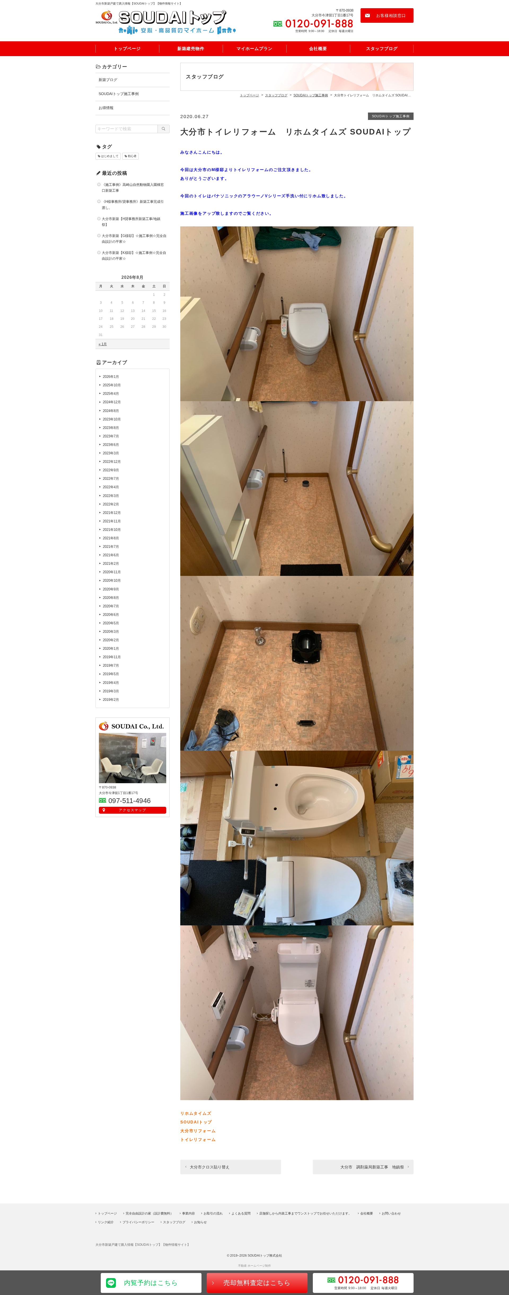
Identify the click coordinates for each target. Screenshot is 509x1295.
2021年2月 (111, 564)
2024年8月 (111, 411)
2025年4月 (111, 394)
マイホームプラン (254, 48)
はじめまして (110, 156)
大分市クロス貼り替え (210, 1167)
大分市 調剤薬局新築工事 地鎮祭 (372, 1167)
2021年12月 (112, 513)
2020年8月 (111, 598)
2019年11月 (112, 657)
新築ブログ (108, 80)
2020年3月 (111, 632)
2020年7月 (111, 606)
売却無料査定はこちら (257, 1282)
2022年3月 (111, 496)
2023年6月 (111, 445)
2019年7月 (111, 665)
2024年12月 (112, 402)
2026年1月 (111, 377)
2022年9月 (111, 470)
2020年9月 (111, 589)
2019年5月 (111, 674)
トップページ (127, 48)
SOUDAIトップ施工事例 (391, 116)
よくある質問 (241, 1213)
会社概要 (318, 48)
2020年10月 (112, 580)
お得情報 (106, 108)
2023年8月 (111, 428)
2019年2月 (111, 700)
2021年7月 (111, 547)
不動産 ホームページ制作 (254, 1265)
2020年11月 (112, 572)
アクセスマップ (133, 810)
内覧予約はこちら (151, 1282)
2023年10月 (112, 419)
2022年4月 (111, 487)
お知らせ (200, 1222)
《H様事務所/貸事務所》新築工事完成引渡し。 (133, 204)
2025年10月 (112, 385)
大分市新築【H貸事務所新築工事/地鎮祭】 (131, 222)
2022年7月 (111, 479)
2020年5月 (111, 623)
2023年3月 (111, 453)
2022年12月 (112, 462)
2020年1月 (111, 649)
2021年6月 (111, 555)
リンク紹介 (106, 1222)
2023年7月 (111, 436)
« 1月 (103, 344)
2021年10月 (112, 530)
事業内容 (188, 1213)
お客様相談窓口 (391, 15)
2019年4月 (111, 683)
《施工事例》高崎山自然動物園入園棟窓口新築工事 (133, 187)
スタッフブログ (382, 48)
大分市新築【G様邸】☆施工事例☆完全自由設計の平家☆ (134, 239)
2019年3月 (111, 691)
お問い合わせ (391, 1213)
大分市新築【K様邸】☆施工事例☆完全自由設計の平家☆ (134, 256)
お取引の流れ (213, 1213)
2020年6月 (111, 615)
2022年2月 (111, 504)
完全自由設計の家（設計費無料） (149, 1213)
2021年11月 (112, 521)
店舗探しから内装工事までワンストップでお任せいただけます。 (305, 1213)
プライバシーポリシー (138, 1222)
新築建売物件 (190, 48)
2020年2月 (111, 640)
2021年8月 (111, 538)
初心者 (132, 156)
